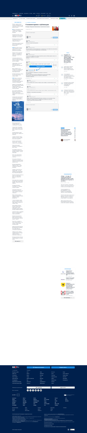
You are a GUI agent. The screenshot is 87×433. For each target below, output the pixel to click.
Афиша (34, 13)
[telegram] (28, 390)
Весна (28, 375)
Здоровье (28, 383)
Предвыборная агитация (16, 381)
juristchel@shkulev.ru (35, 421)
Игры (50, 13)
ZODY (47, 13)
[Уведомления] (71, 15)
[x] (38, 390)
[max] (36, 390)
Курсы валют (43, 13)
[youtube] (41, 390)
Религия (52, 381)
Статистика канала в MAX (17, 383)
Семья (52, 383)
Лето (41, 376)
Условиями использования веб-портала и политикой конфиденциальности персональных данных (58, 420)
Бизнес (28, 373)
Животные (29, 381)
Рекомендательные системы (48, 425)
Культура (41, 375)
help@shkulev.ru (19, 422)
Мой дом (41, 378)
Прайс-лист (14, 373)
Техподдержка (14, 380)
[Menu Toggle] (13, 15)
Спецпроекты (65, 380)
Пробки (44, 15)
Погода (30, 13)
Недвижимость (15, 13)
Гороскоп (38, 13)
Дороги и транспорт (30, 378)
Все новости (18, 22)
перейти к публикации (31, 22)
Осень (52, 373)
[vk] (30, 390)
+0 (54, 44)
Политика (53, 375)
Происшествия (54, 376)
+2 (54, 78)
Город (28, 376)
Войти (30, 37)
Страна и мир (65, 375)
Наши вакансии (15, 378)
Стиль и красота (66, 373)
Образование (42, 383)
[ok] (33, 390)
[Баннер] (63, 18)
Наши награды (15, 376)
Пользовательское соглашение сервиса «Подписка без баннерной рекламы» (55, 426)
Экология (64, 376)
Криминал (42, 373)
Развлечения (53, 380)
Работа (52, 378)
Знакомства (26, 13)
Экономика (65, 378)
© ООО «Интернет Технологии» (17, 429)
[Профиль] (74, 15)
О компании (14, 375)
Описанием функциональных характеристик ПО (51, 419)
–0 (57, 44)
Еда (27, 380)
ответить (28, 78)
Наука (41, 380)
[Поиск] (69, 15)
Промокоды (21, 13)
